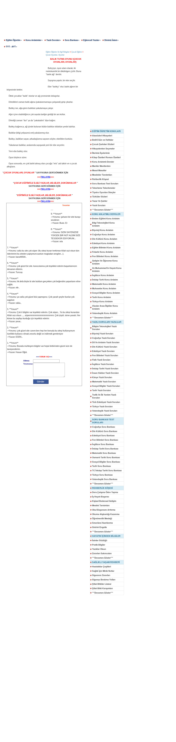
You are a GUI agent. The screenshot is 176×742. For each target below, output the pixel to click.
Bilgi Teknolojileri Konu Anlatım (103, 224)
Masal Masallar (99, 170)
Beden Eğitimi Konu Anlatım (106, 218)
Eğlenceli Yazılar (91, 40)
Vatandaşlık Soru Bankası (104, 479)
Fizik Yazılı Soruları (101, 359)
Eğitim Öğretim (13, 40)
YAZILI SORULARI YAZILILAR (106, 321)
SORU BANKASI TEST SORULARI (103, 421)
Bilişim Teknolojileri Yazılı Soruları (104, 328)
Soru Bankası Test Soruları (105, 183)
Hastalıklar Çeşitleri (101, 566)
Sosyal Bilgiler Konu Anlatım (106, 292)
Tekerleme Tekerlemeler (103, 187)
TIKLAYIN (45, 177)
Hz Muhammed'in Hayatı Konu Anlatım (106, 269)
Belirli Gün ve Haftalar (102, 139)
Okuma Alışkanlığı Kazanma (105, 514)
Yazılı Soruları (53, 40)
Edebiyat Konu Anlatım (103, 243)
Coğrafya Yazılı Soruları (103, 337)
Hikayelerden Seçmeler (103, 148)
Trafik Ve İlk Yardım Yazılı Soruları (104, 396)
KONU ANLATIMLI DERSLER (106, 214)
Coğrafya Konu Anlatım (103, 234)
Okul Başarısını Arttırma (103, 509)
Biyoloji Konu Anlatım (102, 230)
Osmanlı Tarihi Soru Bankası (106, 457)
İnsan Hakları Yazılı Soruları (105, 372)
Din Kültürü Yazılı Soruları (104, 346)
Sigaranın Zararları (101, 575)
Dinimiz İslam (110, 40)
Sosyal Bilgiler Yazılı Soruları (106, 385)
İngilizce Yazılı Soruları (103, 364)
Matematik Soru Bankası (104, 452)
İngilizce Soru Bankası (103, 444)
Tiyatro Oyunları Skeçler (104, 192)
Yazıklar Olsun (99, 548)
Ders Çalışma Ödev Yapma (105, 492)
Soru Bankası (71, 40)
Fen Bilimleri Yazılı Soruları (105, 355)
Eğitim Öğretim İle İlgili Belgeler (57, 52)
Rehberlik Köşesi (100, 179)
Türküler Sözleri (99, 196)
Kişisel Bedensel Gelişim (104, 500)
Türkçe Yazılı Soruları (102, 406)
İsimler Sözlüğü (99, 540)
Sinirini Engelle (99, 527)
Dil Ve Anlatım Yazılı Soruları (105, 342)
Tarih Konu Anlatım (101, 297)
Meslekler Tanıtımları (102, 174)
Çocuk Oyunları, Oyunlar (55, 55)
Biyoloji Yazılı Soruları (102, 333)
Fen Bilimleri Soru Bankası (105, 439)
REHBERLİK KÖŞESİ (102, 487)
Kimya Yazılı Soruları (102, 377)
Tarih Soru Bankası (101, 466)
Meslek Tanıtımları (101, 505)
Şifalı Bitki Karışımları (102, 588)
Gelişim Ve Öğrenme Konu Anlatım (105, 262)
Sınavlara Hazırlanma (102, 522)
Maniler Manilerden (101, 165)
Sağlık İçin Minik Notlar (103, 570)
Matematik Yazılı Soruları (104, 381)
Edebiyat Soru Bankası (103, 435)
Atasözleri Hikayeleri (102, 135)
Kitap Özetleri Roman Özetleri (106, 157)
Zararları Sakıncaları (102, 553)
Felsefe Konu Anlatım (102, 251)
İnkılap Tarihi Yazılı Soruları (105, 368)
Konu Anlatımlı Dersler (103, 161)
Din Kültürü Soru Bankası (104, 431)
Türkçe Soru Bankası (102, 474)
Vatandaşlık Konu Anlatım (104, 313)
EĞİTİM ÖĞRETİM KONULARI (106, 131)
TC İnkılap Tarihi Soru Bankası (107, 470)
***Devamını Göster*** (102, 209)
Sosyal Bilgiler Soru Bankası (106, 461)
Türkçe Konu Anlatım (102, 301)
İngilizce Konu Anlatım (103, 275)
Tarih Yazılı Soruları (101, 390)
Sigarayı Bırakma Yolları (103, 579)
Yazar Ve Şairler (99, 200)
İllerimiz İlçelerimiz (101, 152)
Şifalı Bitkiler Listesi (101, 583)
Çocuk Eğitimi (77, 52)
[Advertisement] (77, 18)
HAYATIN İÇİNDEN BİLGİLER (106, 535)
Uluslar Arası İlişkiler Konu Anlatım (105, 307)
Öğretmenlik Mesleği (102, 518)
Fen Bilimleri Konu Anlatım (105, 256)
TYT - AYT (11, 46)
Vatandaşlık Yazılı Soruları (104, 410)
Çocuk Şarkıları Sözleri (103, 144)
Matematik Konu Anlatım (104, 284)
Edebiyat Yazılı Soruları (103, 351)
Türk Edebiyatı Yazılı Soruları (106, 402)
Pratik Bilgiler (98, 544)
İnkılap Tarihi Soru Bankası (105, 448)
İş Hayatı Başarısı (100, 496)
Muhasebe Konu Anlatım (104, 288)
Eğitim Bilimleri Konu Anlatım (106, 247)
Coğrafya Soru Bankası (103, 426)
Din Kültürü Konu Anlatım (104, 238)
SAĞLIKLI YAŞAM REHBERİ (106, 562)
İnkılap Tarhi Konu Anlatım (105, 279)
